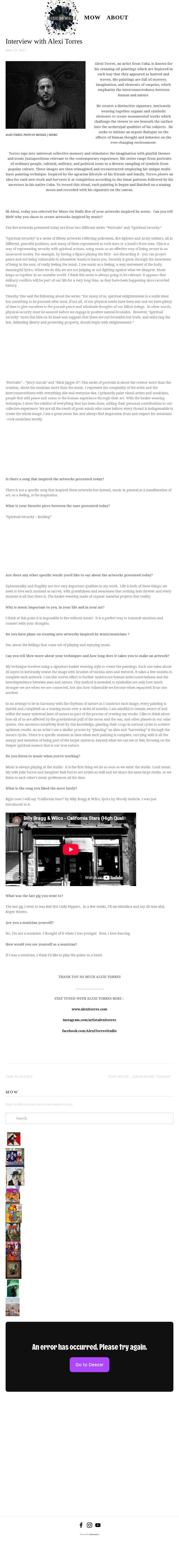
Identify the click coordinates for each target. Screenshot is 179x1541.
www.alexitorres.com (89, 1009)
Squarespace (94, 1534)
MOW (92, 17)
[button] (27, 352)
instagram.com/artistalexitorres (89, 1020)
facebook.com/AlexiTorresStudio (89, 1031)
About (117, 17)
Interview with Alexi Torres (44, 41)
